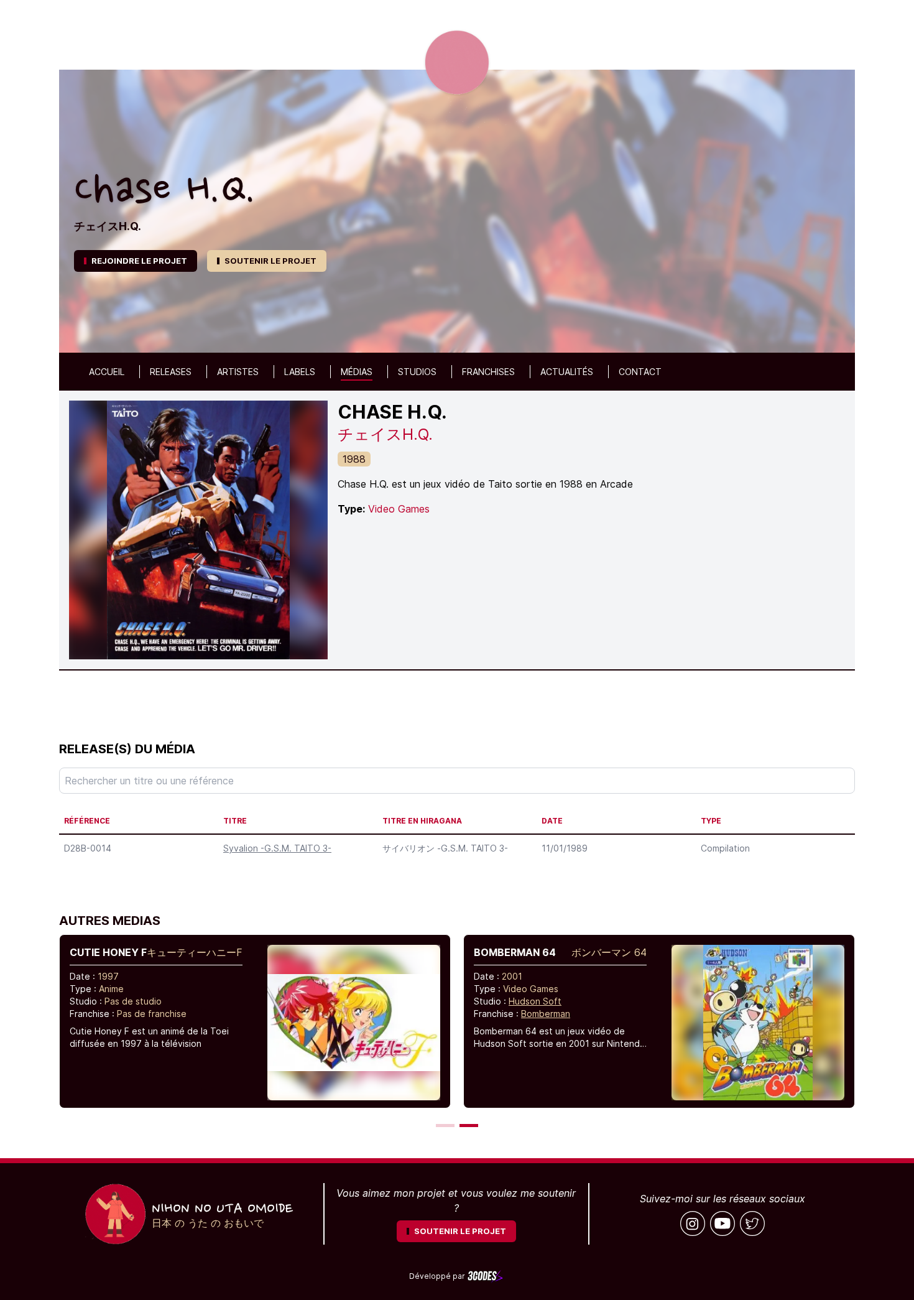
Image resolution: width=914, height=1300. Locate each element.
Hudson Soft (535, 1001)
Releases (171, 371)
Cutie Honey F (108, 952)
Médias (356, 371)
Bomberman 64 (515, 952)
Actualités (566, 371)
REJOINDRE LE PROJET (139, 261)
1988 (354, 459)
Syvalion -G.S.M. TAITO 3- (277, 848)
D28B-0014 (87, 848)
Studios (417, 371)
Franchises (488, 371)
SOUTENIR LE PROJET (270, 261)
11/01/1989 (565, 848)
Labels (299, 371)
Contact (640, 371)
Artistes (238, 371)
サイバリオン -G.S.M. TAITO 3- (445, 848)
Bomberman (545, 1013)
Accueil (106, 371)
